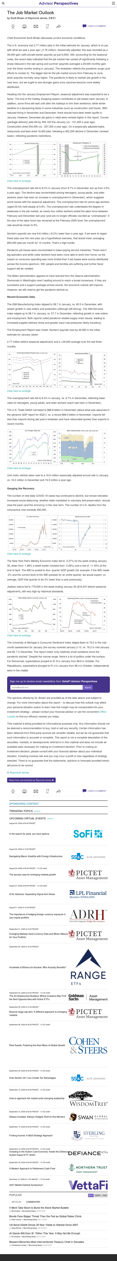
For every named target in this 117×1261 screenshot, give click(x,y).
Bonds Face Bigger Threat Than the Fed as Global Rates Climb (45, 1216)
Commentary (33, 1201)
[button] (13, 26)
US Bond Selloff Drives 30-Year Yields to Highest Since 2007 (43, 1225)
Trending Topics (21, 810)
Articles (16, 1201)
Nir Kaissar (16, 1236)
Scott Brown (17, 18)
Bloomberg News (29, 1211)
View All (37, 811)
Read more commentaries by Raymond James (30, 780)
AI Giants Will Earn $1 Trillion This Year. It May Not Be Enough (44, 1233)
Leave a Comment (96, 26)
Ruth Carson (16, 1219)
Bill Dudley (16, 1211)
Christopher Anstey (19, 1245)
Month (97, 1195)
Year (105, 1195)
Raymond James (37, 18)
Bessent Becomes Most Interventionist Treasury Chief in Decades (46, 1242)
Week (91, 1195)
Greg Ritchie (16, 1228)
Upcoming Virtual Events (27, 818)
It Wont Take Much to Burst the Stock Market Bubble (39, 1207)
